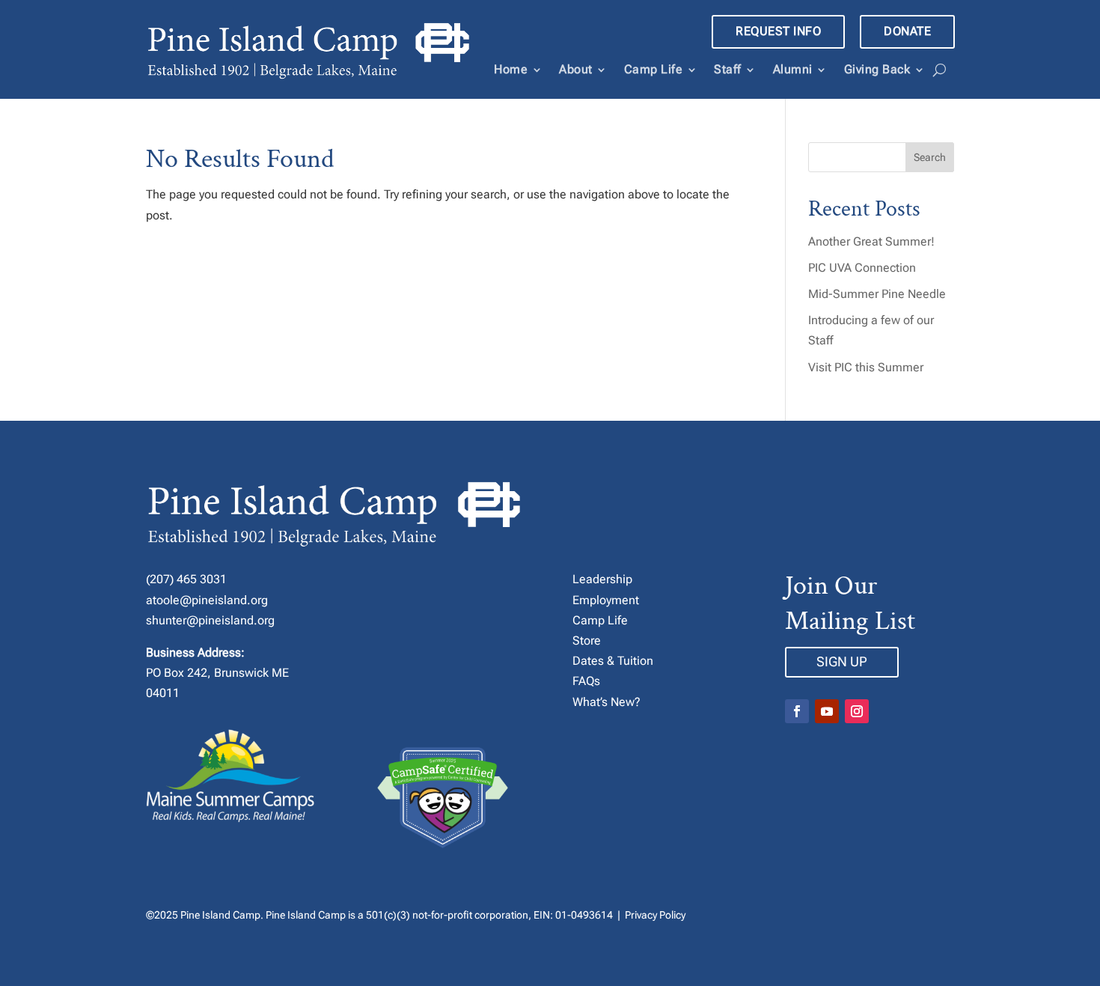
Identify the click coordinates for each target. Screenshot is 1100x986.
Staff (728, 69)
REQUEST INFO (778, 31)
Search (930, 157)
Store (586, 640)
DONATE (907, 31)
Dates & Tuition (612, 661)
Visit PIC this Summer (865, 367)
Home (511, 69)
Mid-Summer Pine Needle (877, 294)
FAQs (586, 681)
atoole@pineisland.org (207, 600)
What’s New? (606, 702)
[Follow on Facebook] (797, 711)
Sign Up (841, 661)
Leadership (602, 579)
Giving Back (877, 69)
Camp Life (653, 69)
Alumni (793, 69)
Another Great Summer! (871, 241)
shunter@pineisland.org (210, 620)
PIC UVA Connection (862, 268)
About (576, 69)
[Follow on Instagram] (857, 711)
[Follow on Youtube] (827, 711)
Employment (605, 600)
